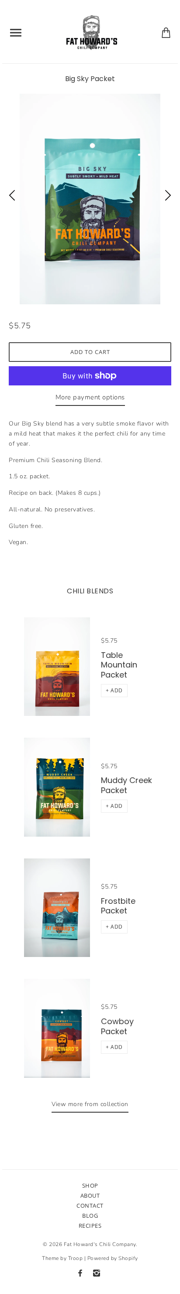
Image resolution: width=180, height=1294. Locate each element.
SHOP (90, 1185)
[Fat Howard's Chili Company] (92, 32)
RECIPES (90, 1225)
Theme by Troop (62, 1258)
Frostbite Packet (118, 906)
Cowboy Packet (117, 1026)
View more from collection (90, 1104)
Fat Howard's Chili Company (100, 1244)
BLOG (90, 1215)
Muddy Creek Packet (126, 785)
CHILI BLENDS (90, 591)
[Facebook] (80, 1273)
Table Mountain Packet (119, 665)
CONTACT (90, 1205)
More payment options (90, 397)
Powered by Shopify (112, 1258)
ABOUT (90, 1195)
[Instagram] (96, 1273)
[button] (114, 690)
